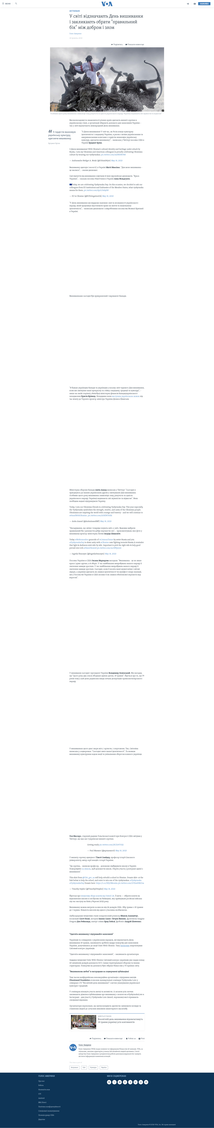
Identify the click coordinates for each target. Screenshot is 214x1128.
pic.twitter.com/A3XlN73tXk (100, 516)
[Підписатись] (146, 1082)
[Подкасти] (141, 1082)
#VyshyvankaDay (76, 543)
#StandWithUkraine (78, 516)
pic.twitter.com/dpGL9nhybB (96, 190)
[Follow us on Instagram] (125, 1082)
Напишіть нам (44, 1090)
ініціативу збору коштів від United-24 (97, 896)
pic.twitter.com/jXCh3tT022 (111, 845)
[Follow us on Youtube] (120, 1082)
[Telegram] (187, 4)
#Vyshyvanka (135, 880)
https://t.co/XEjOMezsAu (107, 883)
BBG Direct (42, 1102)
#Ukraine (105, 543)
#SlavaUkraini (90, 548)
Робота (41, 1085)
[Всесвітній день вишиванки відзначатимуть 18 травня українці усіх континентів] (83, 1022)
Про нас (41, 1081)
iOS (39, 1094)
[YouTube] (194, 4)
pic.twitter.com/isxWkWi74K (113, 155)
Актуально (74, 11)
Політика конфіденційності (49, 1107)
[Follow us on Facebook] (109, 1082)
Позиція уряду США (46, 1115)
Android (41, 1098)
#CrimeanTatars (106, 540)
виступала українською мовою (126, 396)
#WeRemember (81, 540)
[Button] (117, 44)
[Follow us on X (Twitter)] (114, 1082)
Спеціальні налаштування (48, 1111)
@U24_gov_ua (88, 878)
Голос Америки (75, 34)
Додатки (41, 1119)
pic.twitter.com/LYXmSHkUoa (131, 883)
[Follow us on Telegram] (130, 1082)
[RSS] (135, 1082)
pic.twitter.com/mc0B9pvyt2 (109, 548)
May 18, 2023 (116, 161)
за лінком (86, 869)
